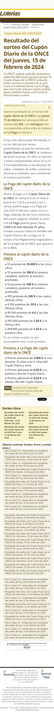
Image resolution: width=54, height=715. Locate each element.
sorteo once (18, 387)
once (21, 390)
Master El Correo (32, 710)
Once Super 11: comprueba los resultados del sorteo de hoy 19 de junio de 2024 (26, 464)
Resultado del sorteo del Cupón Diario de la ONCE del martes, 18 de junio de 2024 (27, 470)
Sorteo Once (38, 24)
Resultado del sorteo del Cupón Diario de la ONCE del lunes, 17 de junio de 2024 (27, 483)
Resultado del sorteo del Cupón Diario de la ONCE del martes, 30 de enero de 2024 (27, 541)
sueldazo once (20, 393)
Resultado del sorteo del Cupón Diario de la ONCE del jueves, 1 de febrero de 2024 (27, 528)
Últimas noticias (12, 444)
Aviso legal (14, 707)
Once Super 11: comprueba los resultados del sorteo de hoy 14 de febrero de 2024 (26, 586)
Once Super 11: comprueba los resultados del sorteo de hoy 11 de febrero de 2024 (26, 624)
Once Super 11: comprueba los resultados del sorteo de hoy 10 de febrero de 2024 (26, 630)
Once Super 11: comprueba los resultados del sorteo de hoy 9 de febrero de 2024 (26, 636)
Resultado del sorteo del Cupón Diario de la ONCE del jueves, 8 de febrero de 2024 (39, 432)
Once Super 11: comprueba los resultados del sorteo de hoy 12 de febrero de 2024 (26, 611)
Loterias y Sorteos (20, 24)
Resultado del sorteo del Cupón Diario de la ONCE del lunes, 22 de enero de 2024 (27, 572)
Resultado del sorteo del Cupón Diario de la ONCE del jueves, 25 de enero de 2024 (27, 553)
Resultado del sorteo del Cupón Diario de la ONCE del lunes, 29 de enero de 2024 (27, 547)
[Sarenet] (46, 673)
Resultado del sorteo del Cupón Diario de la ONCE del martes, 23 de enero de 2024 (27, 565)
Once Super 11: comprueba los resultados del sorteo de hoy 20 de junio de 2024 (26, 452)
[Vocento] (9, 674)
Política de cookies (46, 707)
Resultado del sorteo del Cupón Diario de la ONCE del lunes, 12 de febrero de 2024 (14, 432)
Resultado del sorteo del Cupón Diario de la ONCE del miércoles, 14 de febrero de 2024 (14, 418)
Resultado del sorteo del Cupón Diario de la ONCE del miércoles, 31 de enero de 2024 (27, 534)
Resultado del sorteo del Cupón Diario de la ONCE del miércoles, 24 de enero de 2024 (27, 559)
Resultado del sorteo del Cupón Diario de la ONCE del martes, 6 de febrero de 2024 (27, 516)
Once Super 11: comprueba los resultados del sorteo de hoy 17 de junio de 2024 (26, 489)
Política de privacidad (28, 707)
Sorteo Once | (33, 444)
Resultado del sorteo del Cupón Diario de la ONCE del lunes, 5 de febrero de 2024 (27, 522)
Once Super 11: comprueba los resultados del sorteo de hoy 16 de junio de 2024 (26, 495)
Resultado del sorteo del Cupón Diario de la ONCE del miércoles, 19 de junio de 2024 (27, 458)
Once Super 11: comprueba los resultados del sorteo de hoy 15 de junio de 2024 (26, 501)
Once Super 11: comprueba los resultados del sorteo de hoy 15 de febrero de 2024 (26, 580)
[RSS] (46, 677)
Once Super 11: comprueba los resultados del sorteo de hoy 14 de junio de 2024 (26, 507)
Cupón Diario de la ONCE (16, 27)
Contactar (4, 707)
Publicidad (21, 710)
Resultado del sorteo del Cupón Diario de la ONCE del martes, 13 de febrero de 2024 (39, 418)
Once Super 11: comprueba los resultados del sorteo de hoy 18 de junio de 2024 (26, 476)
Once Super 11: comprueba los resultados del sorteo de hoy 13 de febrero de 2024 (26, 599)
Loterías (10, 13)
